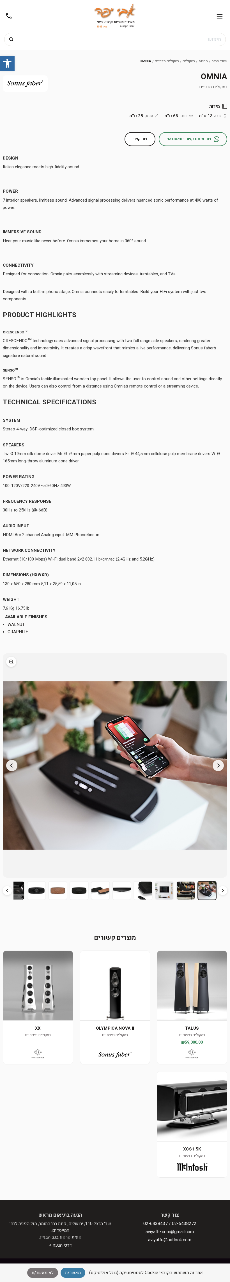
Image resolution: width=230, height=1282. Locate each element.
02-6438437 (155, 1223)
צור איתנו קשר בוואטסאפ (189, 139)
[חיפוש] (11, 39)
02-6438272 (184, 1223)
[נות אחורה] (222, 890)
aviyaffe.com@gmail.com (170, 1231)
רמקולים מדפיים (167, 61)
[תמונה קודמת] (218, 765)
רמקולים (189, 61)
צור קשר (140, 139)
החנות (203, 61)
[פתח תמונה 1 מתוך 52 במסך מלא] (115, 765)
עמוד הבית (219, 61)
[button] (7, 63)
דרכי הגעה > (60, 1245)
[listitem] (207, 890)
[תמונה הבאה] (11, 765)
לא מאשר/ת (43, 1272)
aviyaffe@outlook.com (169, 1240)
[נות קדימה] (7, 890)
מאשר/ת (73, 1272)
